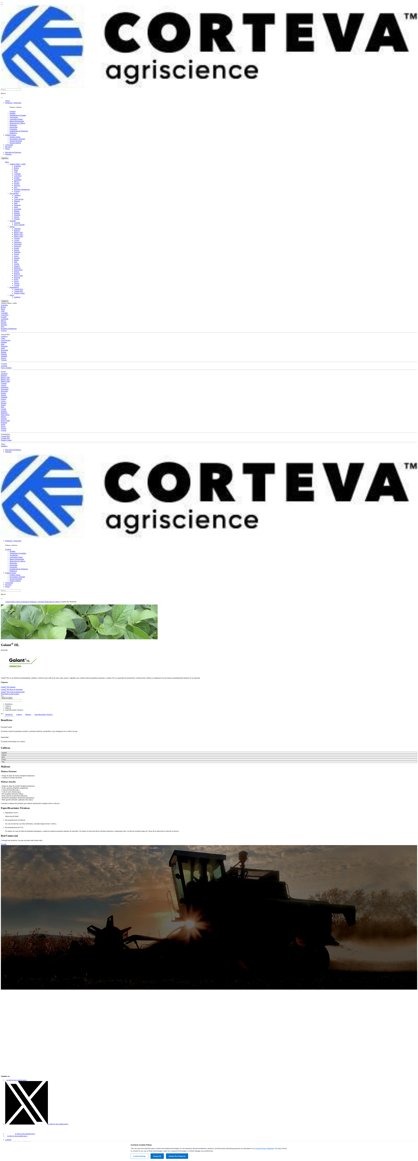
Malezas (8, 708)
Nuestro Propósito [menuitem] (16, 141)
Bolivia (16, 168)
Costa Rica (17, 176)
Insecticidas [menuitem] (14, 127)
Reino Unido (18, 276)
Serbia (16, 279)
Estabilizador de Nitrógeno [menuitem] (19, 131)
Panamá (16, 183)
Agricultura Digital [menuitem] (16, 119)
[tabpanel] (209, 731)
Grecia (16, 256)
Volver (7, 101)
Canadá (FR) (18, 291)
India (15, 203)
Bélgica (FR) (18, 232)
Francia (16, 254)
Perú (15, 187)
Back (7, 162)
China (16, 197)
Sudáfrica (17, 297)
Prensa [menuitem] (7, 149)
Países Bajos (18, 270)
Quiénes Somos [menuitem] (10, 135)
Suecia (16, 281)
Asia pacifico (14, 193)
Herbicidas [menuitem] (13, 125)
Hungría (17, 258)
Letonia (16, 264)
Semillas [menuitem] (12, 113)
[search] (2, 97)
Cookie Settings (139, 1156)
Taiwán (16, 217)
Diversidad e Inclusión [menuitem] (17, 139)
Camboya (17, 195)
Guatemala (17, 180)
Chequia (17, 238)
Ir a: (2, 696)
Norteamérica (14, 287)
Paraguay (17, 185)
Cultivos (8, 706)
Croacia (16, 240)
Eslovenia (17, 246)
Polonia (16, 272)
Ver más (3, 844)
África (12, 295)
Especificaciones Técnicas (14, 710)
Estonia (16, 250)
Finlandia (17, 252)
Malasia (16, 211)
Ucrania (16, 285)
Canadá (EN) (18, 289)
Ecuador (17, 178)
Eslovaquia (18, 244)
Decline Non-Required (177, 1156)
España (16, 248)
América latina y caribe (17, 164)
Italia (15, 262)
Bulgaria (17, 230)
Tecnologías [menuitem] (14, 117)
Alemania (17, 229)
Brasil (16, 170)
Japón (16, 207)
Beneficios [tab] (9, 714)
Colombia (17, 174)
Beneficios (9, 704)
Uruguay (17, 191)
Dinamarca (17, 242)
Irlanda (16, 260)
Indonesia (17, 205)
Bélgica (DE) (18, 236)
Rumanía (17, 277)
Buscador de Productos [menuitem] (13, 152)
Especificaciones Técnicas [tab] (43, 714)
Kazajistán (17, 209)
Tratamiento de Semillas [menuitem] (18, 115)
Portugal (17, 274)
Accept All (157, 1156)
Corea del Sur (18, 199)
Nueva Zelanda (19, 225)
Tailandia (17, 215)
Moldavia (17, 268)
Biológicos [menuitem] (13, 133)
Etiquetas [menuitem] (8, 154)
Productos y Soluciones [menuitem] (13, 103)
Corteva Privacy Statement (264, 1148)
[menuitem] (13, 111)
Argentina (5, 158)
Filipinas (17, 201)
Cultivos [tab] (19, 714)
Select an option (7, 698)
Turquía (16, 283)
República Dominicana (22, 189)
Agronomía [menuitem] (9, 145)
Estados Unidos (19, 293)
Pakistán (17, 213)
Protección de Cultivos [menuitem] (17, 123)
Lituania (17, 266)
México (16, 182)
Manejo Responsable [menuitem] (17, 121)
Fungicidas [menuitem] (13, 129)
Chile (16, 172)
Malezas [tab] (28, 714)
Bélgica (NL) (18, 234)
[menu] (2, 2)
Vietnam (17, 219)
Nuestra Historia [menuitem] (15, 143)
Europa (12, 227)
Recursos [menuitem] (8, 147)
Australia (13, 221)
